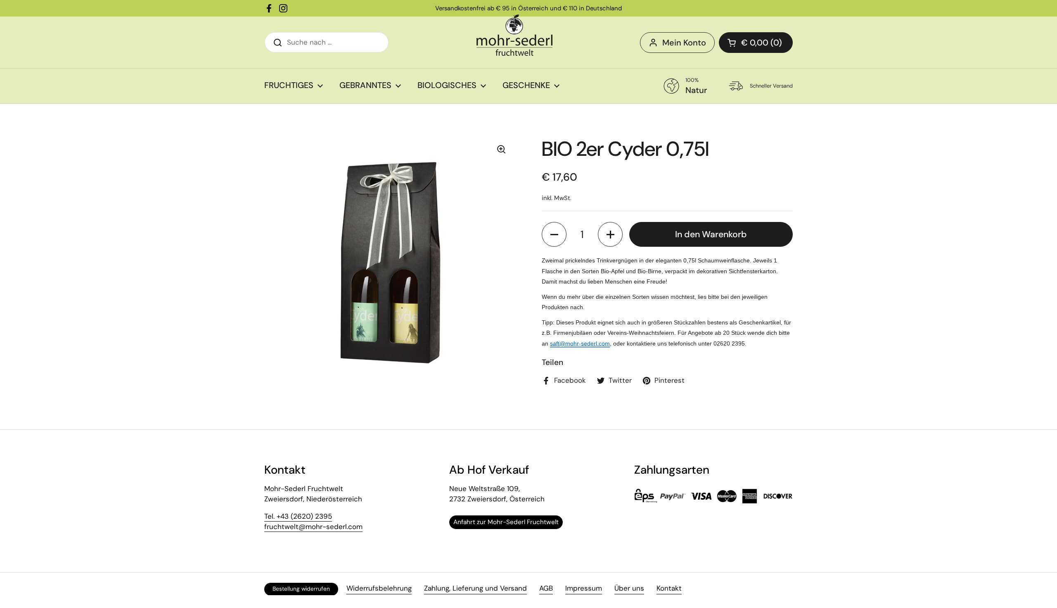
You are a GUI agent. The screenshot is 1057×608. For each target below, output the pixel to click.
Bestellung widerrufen (301, 588)
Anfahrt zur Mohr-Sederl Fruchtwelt (506, 522)
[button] (554, 234)
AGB (546, 588)
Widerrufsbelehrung (379, 588)
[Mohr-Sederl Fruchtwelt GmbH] (514, 35)
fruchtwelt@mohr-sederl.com (313, 526)
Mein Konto (684, 42)
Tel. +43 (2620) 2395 (298, 516)
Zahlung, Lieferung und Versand (475, 588)
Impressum (583, 588)
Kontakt (669, 588)
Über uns (629, 588)
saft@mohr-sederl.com (580, 343)
